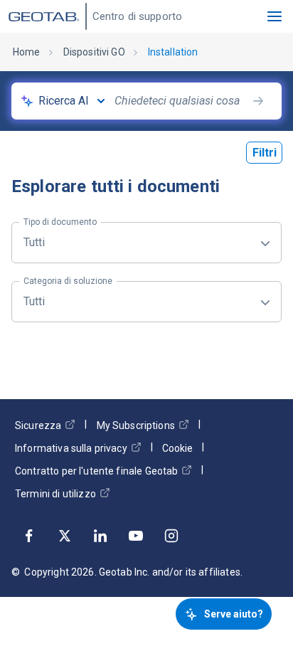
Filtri (264, 152)
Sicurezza (38, 425)
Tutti (60, 235)
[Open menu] (274, 16)
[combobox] (180, 101)
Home (27, 52)
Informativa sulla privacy (71, 448)
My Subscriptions (136, 425)
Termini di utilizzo (55, 493)
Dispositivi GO (94, 52)
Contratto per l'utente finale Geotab (96, 471)
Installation (173, 52)
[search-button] (258, 101)
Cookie (177, 448)
